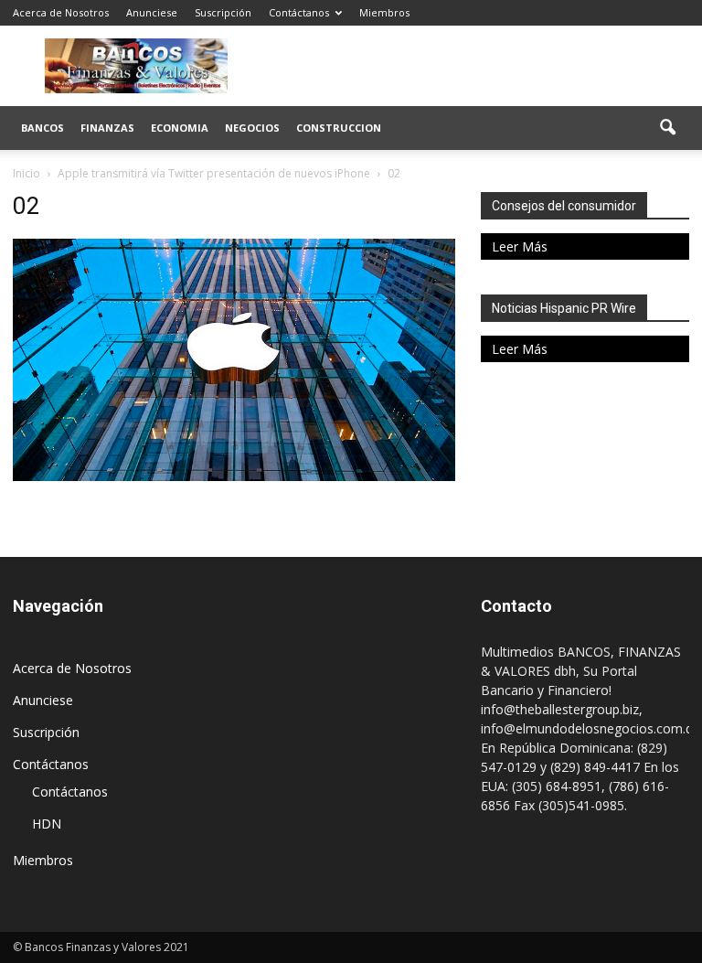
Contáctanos (299, 12)
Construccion (338, 127)
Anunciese (151, 12)
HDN (46, 823)
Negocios (252, 127)
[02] (234, 476)
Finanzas (107, 127)
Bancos (42, 127)
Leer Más (520, 246)
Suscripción (223, 12)
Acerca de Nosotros (61, 12)
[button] (667, 128)
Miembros (384, 12)
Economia (179, 127)
